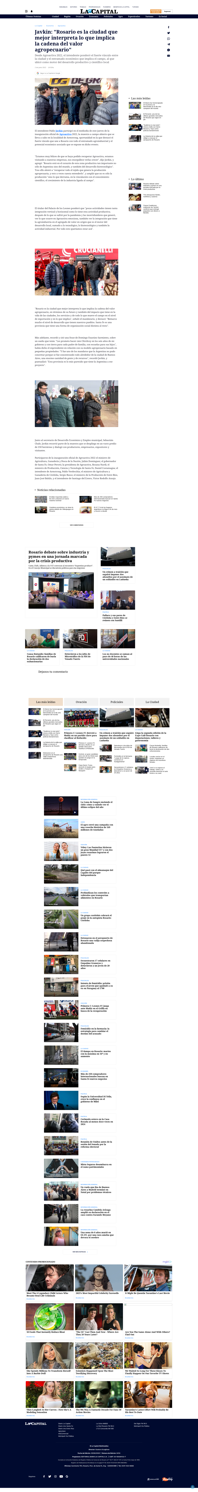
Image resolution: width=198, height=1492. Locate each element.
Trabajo (83, 7)
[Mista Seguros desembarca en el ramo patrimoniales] (80, 1168)
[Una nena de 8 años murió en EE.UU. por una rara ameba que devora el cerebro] (80, 1236)
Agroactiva (61, 26)
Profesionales (94, 7)
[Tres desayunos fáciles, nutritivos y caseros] (146, 197)
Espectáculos (134, 16)
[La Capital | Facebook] (44, 1476)
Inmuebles (63, 7)
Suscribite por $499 (156, 11)
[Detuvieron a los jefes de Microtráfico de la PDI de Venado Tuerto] (80, 647)
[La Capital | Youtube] (61, 1476)
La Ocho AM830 (102, 1423)
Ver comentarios (76, 525)
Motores (73, 7)
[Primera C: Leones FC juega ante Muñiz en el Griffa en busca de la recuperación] (80, 1009)
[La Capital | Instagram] (55, 1476)
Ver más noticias (79, 1252)
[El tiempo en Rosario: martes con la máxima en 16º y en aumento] (80, 1055)
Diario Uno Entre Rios (66, 1428)
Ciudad (55, 16)
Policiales (108, 16)
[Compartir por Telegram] (168, 44)
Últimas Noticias (33, 16)
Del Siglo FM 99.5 (140, 1423)
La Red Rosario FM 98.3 (105, 1426)
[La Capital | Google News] (67, 1476)
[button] (26, 11)
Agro (120, 16)
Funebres (107, 7)
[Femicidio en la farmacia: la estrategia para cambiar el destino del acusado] (80, 1032)
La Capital (38, 26)
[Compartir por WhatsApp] (168, 38)
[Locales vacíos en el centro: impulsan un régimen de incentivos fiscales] (152, 759)
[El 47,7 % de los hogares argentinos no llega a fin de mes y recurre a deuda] (98, 509)
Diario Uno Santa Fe (65, 1426)
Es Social (163, 16)
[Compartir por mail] (168, 55)
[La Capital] (99, 11)
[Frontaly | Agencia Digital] (166, 1479)
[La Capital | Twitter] (49, 1476)
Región (67, 16)
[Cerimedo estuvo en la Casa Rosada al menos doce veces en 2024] (80, 1123)
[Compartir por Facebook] (168, 27)
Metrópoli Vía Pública (66, 1436)
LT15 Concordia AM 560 (105, 1428)
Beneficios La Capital (121, 7)
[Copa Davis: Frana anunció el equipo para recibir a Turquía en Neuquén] (81, 768)
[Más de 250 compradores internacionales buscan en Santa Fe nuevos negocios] (98, 499)
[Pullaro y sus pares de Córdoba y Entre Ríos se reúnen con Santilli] (118, 607)
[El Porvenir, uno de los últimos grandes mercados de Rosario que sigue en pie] (146, 116)
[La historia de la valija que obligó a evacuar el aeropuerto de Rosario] (146, 138)
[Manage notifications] (192, 1487)
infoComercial (63, 1434)
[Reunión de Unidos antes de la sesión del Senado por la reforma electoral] (80, 1145)
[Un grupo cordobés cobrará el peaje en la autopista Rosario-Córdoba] (80, 919)
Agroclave (62, 1431)
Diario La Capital (64, 1423)
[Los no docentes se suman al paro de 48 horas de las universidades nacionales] (118, 647)
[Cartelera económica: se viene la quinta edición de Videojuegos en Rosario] (54, 509)
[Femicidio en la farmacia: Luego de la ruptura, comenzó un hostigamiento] (117, 759)
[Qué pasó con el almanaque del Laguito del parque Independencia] (80, 873)
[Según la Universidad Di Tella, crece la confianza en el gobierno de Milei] (80, 1100)
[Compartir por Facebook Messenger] (168, 50)
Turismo (135, 7)
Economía (93, 16)
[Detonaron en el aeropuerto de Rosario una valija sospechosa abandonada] (46, 755)
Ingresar (167, 11)
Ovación (80, 16)
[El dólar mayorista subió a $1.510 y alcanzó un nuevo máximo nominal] (54, 499)
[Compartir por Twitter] (168, 33)
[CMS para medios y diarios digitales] (153, 1479)
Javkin (59, 130)
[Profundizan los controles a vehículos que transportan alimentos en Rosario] (80, 896)
